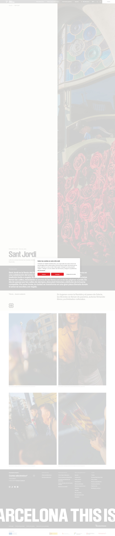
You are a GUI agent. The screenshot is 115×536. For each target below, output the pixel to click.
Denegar (57, 274)
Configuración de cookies (71, 274)
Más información (41, 270)
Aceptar (44, 274)
